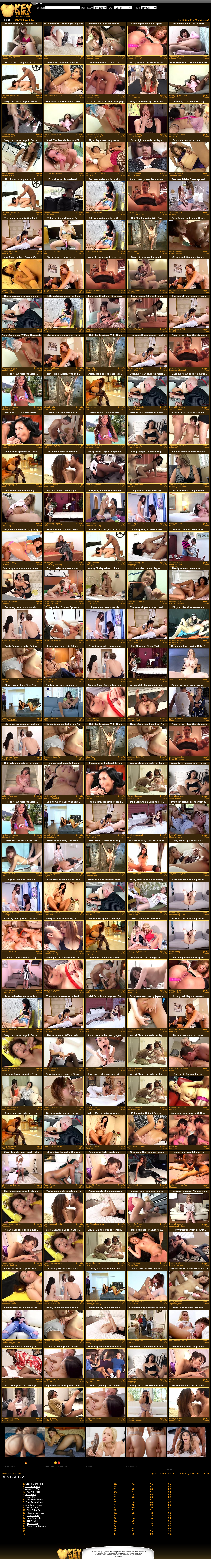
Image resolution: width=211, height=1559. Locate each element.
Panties (137, 175)
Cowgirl (5, 251)
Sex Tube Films (33, 1505)
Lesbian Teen (49, 601)
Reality (96, 59)
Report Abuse (118, 1556)
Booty (144, 329)
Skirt (45, 1419)
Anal (7, 96)
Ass (45, 253)
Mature (46, 290)
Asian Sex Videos (34, 1489)
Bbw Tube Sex (34, 1510)
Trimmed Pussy (8, 331)
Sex (170, 212)
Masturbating (91, 137)
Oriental (47, 1070)
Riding (9, 253)
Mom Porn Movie (34, 1499)
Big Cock (57, 640)
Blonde (59, 173)
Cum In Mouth (12, 720)
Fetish (4, 57)
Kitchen (180, 837)
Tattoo (93, 212)
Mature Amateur (175, 565)
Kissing (52, 1224)
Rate (192, 1474)
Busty (18, 679)
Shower (5, 757)
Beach (55, 485)
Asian (46, 59)
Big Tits (13, 96)
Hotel (46, 679)
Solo (9, 57)
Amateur (130, 96)
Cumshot (136, 98)
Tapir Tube (32, 1520)
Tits (3, 96)
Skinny (88, 96)
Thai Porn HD (32, 1486)
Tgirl (139, 874)
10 (201, 20)
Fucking (5, 292)
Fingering (89, 59)
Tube (137, 7)
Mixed (39, 59)
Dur (111, 7)
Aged (129, 601)
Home (39, 3)
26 (208, 20)
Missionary (179, 759)
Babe (13, 679)
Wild (171, 1068)
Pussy (129, 57)
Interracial (140, 214)
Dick (49, 173)
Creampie (98, 135)
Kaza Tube (32, 1507)
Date (90, 7)
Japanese (16, 57)
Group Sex (48, 954)
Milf (185, 96)
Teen (17, 952)
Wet (100, 679)
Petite (46, 96)
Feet (60, 57)
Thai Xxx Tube (32, 1491)
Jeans (96, 98)
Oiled (88, 1107)
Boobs (46, 913)
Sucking (10, 1420)
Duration (205, 1474)
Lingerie (5, 59)
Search (40, 7)
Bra (128, 1109)
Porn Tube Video (34, 1502)
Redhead (179, 1265)
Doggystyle (173, 487)
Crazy (55, 954)
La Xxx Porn (33, 1515)
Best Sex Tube (34, 1518)
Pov (53, 173)
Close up (137, 59)
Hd (8, 798)
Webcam (172, 59)
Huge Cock (48, 915)
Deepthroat (138, 485)
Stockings (137, 137)
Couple (130, 59)
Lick (3, 563)
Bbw (96, 487)
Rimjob (59, 446)
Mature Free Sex (35, 1513)
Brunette (140, 407)
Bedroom (183, 487)
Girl (14, 370)
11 (203, 20)
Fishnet (182, 1146)
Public (4, 524)
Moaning (5, 448)
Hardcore (89, 57)
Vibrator (47, 605)
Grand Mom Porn (34, 1484)
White (92, 1224)
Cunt (87, 642)
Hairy (91, 175)
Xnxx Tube (32, 1523)
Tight (51, 96)
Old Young (178, 1068)
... (206, 20)
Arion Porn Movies (36, 1526)
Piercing (89, 214)
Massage (96, 1109)
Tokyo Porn (31, 1497)
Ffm (3, 642)
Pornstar (172, 1109)
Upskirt (181, 57)
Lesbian (172, 214)
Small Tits (131, 292)
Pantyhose (12, 796)
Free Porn (30, 1494)
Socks (135, 601)
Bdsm (129, 251)
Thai (3, 876)
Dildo (46, 526)
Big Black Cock (10, 97)
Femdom (178, 1263)
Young (185, 1068)
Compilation (10, 1109)
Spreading (173, 566)
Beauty (88, 292)
